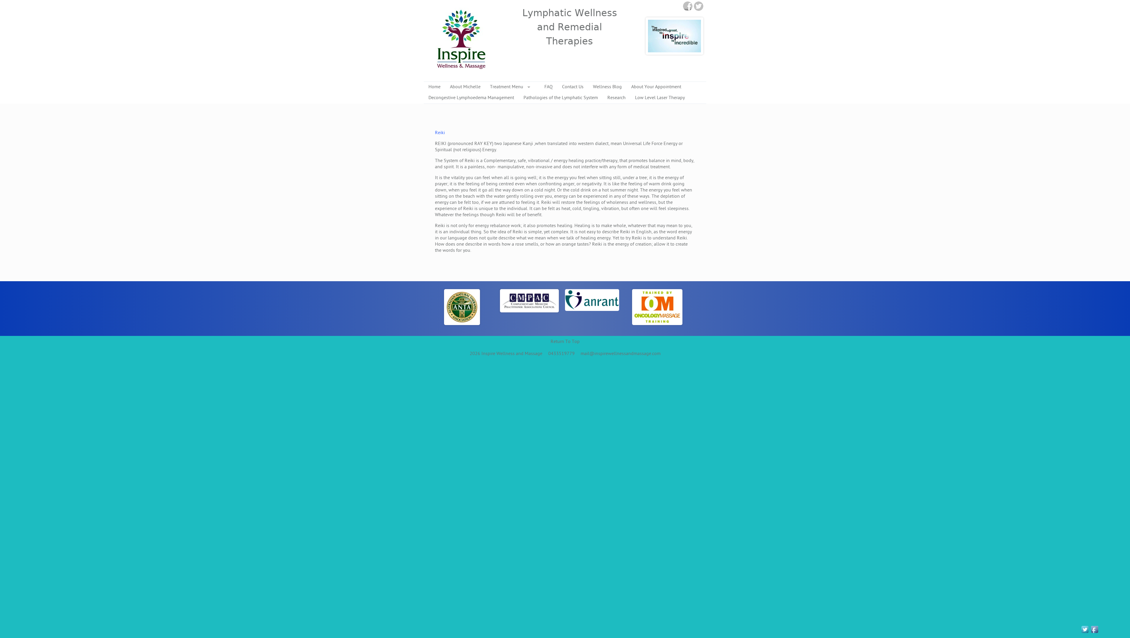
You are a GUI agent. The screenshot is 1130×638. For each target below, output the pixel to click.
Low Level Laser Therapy (660, 98)
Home (434, 87)
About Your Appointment (656, 87)
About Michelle (465, 87)
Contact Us (573, 87)
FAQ (548, 87)
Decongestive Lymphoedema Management (471, 98)
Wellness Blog (607, 87)
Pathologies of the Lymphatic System (561, 98)
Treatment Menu (506, 87)
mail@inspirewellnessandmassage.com (621, 354)
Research (616, 98)
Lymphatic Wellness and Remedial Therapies (569, 27)
